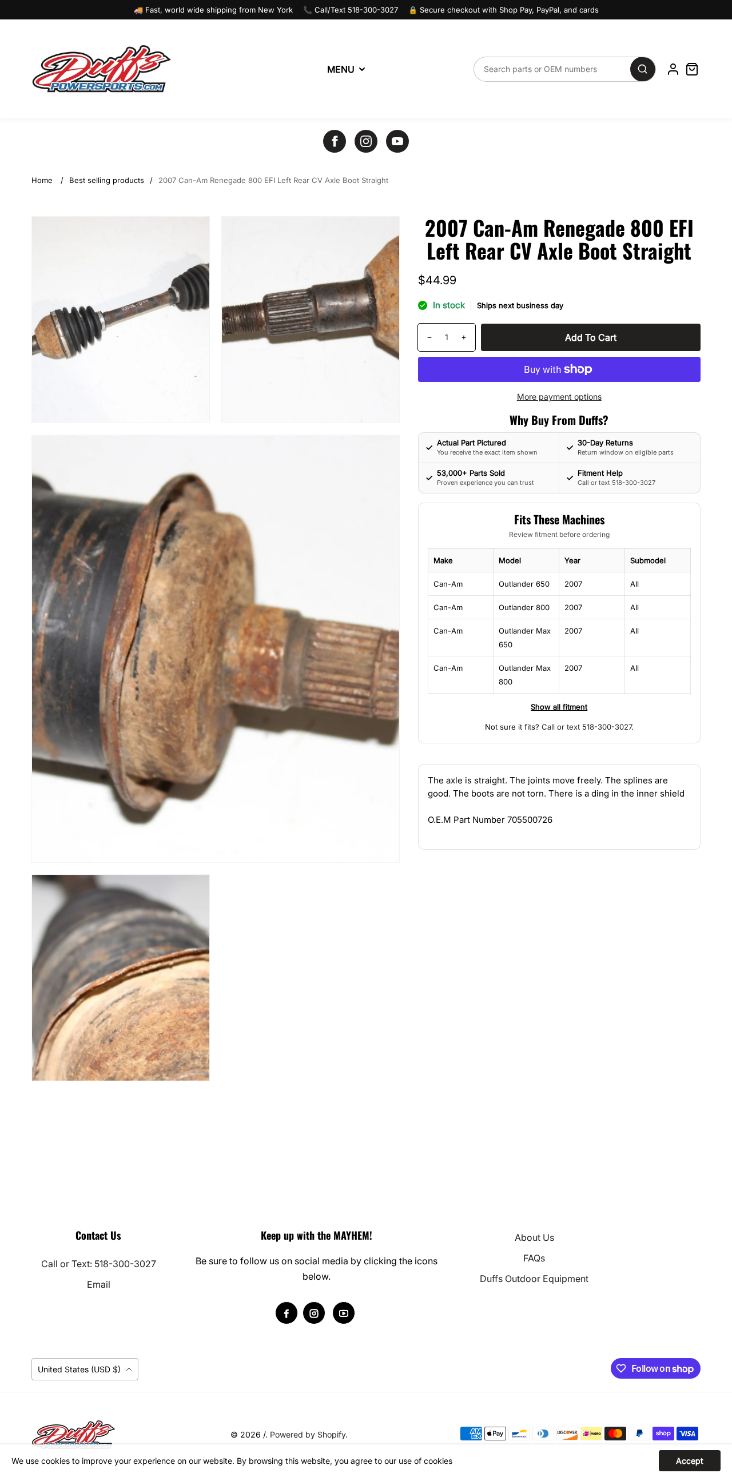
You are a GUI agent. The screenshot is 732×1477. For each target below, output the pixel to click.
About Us (534, 1237)
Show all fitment (559, 706)
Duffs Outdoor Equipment (534, 1278)
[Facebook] (334, 141)
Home (42, 180)
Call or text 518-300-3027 (586, 726)
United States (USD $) (80, 1369)
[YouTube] (397, 141)
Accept (689, 1461)
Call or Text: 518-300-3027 (98, 1263)
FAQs (534, 1258)
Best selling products (106, 180)
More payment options (559, 396)
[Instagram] (366, 141)
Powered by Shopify (307, 1434)
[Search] (642, 69)
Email (98, 1284)
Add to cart (590, 337)
